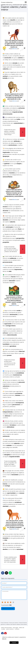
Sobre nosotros (10, 629)
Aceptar (14, 642)
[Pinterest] (5, 633)
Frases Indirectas (6, 2)
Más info (4, 639)
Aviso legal (15, 627)
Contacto (17, 629)
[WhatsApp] (10, 573)
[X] (6, 573)
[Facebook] (2, 573)
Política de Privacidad (6, 627)
